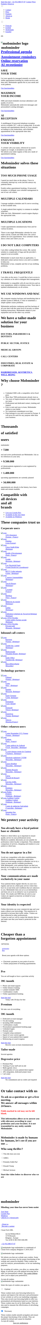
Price (34, 2)
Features (4, 4)
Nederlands (9, 30)
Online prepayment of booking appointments (19, 963)
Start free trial (6, 2)
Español (8, 32)
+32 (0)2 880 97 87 (8, 1244)
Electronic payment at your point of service (18, 961)
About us (10, 4)
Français (8, 26)
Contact (8, 10)
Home (7, 18)
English (8, 28)
